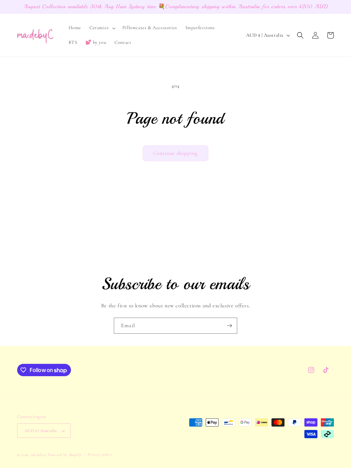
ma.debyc (39, 455)
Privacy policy (100, 454)
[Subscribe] (229, 326)
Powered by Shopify (65, 455)
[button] (101, 28)
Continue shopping (175, 153)
